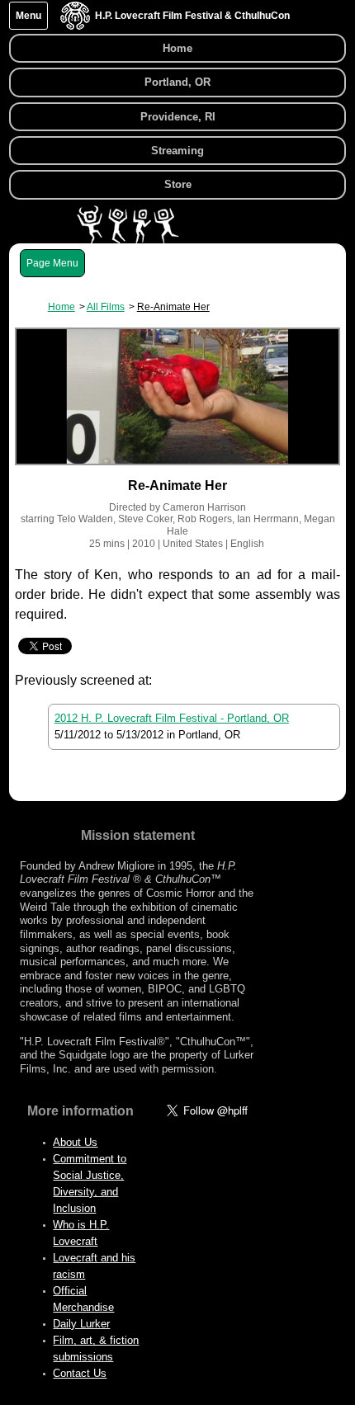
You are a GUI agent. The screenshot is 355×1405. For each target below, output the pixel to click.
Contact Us (79, 1373)
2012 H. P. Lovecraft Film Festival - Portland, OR (171, 718)
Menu (28, 15)
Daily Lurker (81, 1324)
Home (177, 48)
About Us (75, 1142)
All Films (106, 307)
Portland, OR (177, 82)
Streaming (177, 150)
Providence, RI (177, 117)
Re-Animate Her (173, 307)
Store (178, 184)
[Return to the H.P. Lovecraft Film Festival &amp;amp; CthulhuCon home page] (75, 26)
